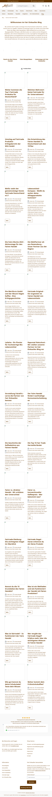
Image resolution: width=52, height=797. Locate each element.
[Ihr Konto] (46, 6)
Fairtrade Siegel (5, 775)
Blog (20, 101)
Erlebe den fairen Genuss (30, 792)
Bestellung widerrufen (26, 787)
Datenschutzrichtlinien (40, 770)
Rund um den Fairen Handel (12, 101)
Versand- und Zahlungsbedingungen (35, 744)
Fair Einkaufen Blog (6, 777)
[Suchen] (33, 5)
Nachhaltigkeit (5, 765)
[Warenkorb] (48, 6)
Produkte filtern (27, 68)
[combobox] (23, 5)
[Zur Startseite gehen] (8, 5)
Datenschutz (30, 751)
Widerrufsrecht (30, 749)
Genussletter (5, 768)
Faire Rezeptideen (6, 770)
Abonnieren (31, 782)
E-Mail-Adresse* (31, 774)
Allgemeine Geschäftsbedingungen (35, 746)
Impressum (29, 753)
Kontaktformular (15, 746)
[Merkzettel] (43, 6)
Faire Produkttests (6, 772)
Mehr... (7, 118)
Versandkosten (23, 795)
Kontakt (29, 755)
